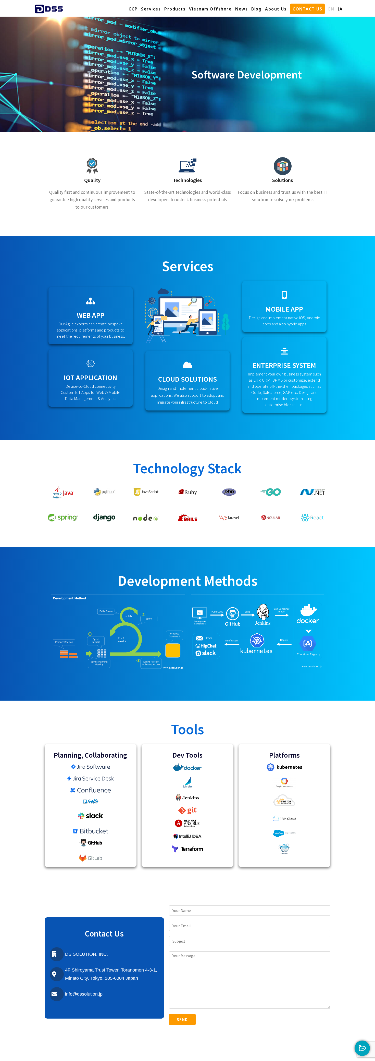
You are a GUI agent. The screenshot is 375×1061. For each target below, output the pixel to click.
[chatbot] (362, 1048)
